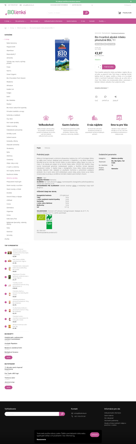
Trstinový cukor (10, 378)
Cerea (9, 215)
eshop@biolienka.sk (80, 413)
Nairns (9, 71)
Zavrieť (110, 94)
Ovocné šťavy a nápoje (14, 197)
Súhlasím (95, 435)
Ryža (8, 152)
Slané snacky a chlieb (14, 189)
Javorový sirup (9, 382)
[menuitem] (7, 21)
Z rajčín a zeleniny (13, 167)
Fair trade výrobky (13, 122)
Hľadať (86, 13)
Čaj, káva (10, 119)
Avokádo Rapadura (11, 343)
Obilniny (9, 156)
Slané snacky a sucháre (14, 185)
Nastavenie (41, 439)
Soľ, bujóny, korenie (13, 171)
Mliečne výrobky (12, 178)
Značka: (98, 47)
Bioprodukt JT (11, 54)
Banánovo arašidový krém (13, 348)
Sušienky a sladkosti (13, 115)
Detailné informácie (101, 88)
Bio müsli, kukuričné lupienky (16, 108)
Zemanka (10, 58)
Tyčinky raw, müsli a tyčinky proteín (16, 62)
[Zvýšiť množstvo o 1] (100, 66)
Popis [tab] (39, 148)
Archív (8, 357)
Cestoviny (10, 159)
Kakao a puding (12, 126)
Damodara (10, 208)
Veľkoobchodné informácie (59, 5)
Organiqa (10, 211)
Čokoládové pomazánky (14, 130)
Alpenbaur (10, 50)
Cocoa (9, 204)
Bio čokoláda (11, 100)
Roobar (9, 104)
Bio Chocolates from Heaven (16, 78)
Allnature (10, 85)
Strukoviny (10, 148)
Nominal (9, 232)
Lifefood (9, 200)
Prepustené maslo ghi (14, 182)
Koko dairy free (12, 219)
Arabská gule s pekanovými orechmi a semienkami (14, 338)
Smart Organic (11, 74)
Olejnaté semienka (13, 145)
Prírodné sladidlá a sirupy (15, 111)
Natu (8, 228)
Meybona (10, 82)
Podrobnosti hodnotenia (118, 33)
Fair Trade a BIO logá (12, 373)
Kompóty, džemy (12, 141)
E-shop (7, 39)
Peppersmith (11, 47)
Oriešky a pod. (11, 134)
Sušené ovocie (11, 137)
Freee (8, 67)
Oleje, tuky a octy (12, 163)
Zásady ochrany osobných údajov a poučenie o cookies (115, 424)
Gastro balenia (76, 5)
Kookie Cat (10, 89)
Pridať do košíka (108, 67)
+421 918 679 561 (80, 416)
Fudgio (9, 93)
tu (74, 436)
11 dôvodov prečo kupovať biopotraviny (13, 368)
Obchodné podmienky (111, 420)
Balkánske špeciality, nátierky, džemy (17, 223)
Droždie (9, 193)
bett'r (8, 96)
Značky (7, 239)
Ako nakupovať (108, 418)
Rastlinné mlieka (12, 174)
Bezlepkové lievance (11, 352)
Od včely (9, 235)
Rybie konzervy (12, 43)
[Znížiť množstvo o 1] (100, 68)
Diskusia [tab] (47, 148)
